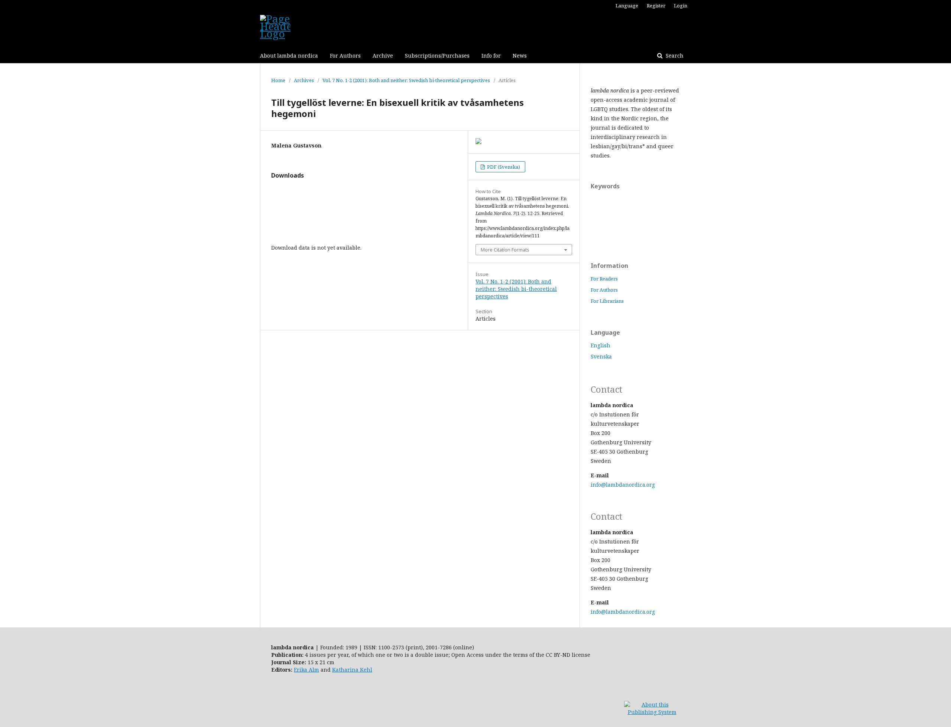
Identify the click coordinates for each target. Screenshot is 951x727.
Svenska (601, 356)
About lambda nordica (289, 55)
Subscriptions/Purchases (437, 55)
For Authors (345, 55)
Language (627, 5)
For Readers (604, 278)
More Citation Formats (505, 249)
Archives (304, 80)
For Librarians (607, 301)
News (520, 55)
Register (656, 5)
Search (674, 55)
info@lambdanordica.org (623, 484)
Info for (491, 55)
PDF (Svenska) (503, 166)
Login (680, 5)
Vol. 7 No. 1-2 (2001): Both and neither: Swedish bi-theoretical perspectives (406, 80)
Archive (383, 55)
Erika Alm (306, 669)
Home (278, 80)
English (600, 345)
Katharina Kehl (352, 669)
